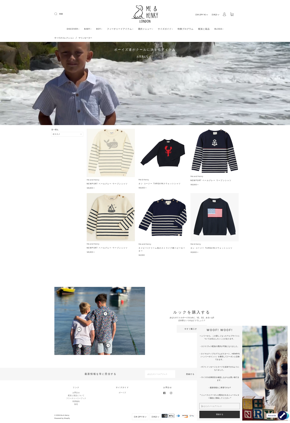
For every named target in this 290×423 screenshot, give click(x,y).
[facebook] (164, 393)
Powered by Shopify (62, 418)
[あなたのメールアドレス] (160, 374)
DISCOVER (72, 29)
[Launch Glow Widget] (282, 415)
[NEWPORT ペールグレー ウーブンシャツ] (105, 314)
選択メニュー (145, 29)
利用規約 (76, 401)
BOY (98, 29)
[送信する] (57, 14)
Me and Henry (93, 180)
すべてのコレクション (64, 38)
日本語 (215, 14)
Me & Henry (144, 179)
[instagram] (171, 393)
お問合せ (76, 392)
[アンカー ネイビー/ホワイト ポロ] (79, 330)
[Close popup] (284, 329)
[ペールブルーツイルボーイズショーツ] (108, 345)
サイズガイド (164, 29)
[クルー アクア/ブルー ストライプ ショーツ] (80, 346)
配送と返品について (76, 395)
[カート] (232, 14)
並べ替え (55, 130)
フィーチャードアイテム (119, 29)
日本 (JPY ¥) (200, 14)
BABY (87, 29)
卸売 (76, 404)
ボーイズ (122, 392)
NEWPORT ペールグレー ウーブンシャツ (107, 184)
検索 (61, 14)
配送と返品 (204, 29)
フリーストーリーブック (76, 398)
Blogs (218, 29)
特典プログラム (185, 29)
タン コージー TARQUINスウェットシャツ (160, 184)
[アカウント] (224, 14)
